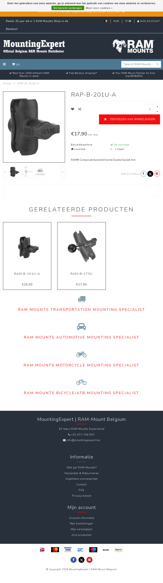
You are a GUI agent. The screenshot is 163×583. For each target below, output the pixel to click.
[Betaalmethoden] (42, 550)
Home (7, 83)
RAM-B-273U (81, 274)
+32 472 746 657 (83, 435)
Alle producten (82, 535)
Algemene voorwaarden (81, 479)
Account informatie (81, 518)
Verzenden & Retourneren (81, 473)
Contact (81, 484)
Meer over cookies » (99, 8)
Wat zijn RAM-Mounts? (82, 467)
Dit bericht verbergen (68, 8)
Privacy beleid (81, 496)
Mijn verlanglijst (81, 529)
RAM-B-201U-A (27, 274)
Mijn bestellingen (81, 523)
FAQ (81, 490)
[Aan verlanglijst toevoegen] (72, 109)
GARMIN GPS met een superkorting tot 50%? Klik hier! (79, 11)
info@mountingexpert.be (83, 440)
